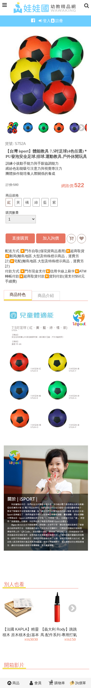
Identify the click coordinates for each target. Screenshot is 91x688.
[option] (12, 128)
